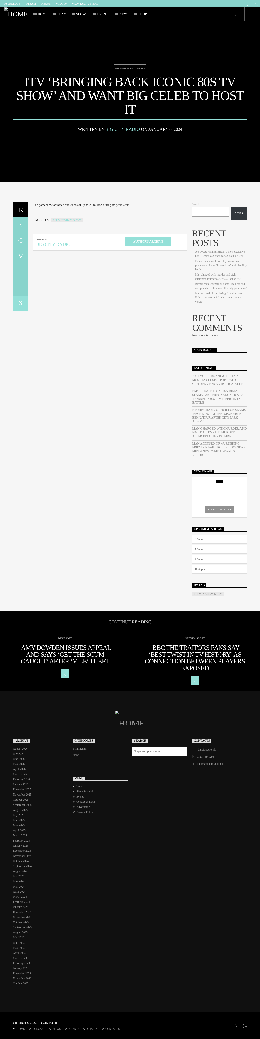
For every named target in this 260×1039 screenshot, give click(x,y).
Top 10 (62, 3)
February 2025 (21, 840)
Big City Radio (122, 129)
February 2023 (21, 963)
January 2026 (20, 784)
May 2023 (19, 947)
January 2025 (20, 845)
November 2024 (22, 855)
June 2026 (19, 758)
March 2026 (20, 774)
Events (103, 14)
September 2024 (22, 866)
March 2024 (20, 896)
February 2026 (21, 779)
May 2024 (19, 886)
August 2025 (20, 810)
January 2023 (20, 968)
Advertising (83, 806)
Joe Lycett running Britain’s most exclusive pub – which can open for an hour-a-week (217, 379)
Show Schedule (85, 791)
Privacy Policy (84, 812)
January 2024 (20, 906)
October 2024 (21, 861)
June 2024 (19, 881)
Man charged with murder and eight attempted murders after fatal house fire (219, 432)
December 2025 (22, 789)
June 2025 (19, 820)
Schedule (13, 3)
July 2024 (18, 876)
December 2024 (22, 850)
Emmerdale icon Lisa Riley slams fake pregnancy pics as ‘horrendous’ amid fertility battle (221, 265)
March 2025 (20, 835)
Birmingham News (67, 220)
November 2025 (22, 794)
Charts (92, 1028)
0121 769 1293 (205, 756)
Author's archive (148, 241)
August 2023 (20, 932)
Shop (143, 14)
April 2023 (19, 952)
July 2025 (18, 815)
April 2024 (19, 891)
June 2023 (19, 942)
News (47, 3)
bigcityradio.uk (207, 749)
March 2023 (20, 958)
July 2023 (18, 937)
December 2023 (22, 912)
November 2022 (22, 978)
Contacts (112, 1028)
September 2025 (22, 804)
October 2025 (21, 799)
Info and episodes (219, 509)
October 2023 (21, 922)
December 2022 (22, 973)
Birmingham (124, 68)
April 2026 (19, 769)
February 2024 (21, 901)
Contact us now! (86, 3)
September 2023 (22, 927)
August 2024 (20, 871)
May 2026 (19, 764)
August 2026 (20, 748)
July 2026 (18, 753)
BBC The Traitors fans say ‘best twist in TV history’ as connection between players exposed (195, 658)
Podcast (38, 1028)
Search (195, 204)
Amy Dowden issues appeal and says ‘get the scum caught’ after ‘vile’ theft (66, 654)
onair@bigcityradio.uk (210, 763)
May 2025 (19, 825)
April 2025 (19, 830)
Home (42, 14)
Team (32, 3)
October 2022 (21, 983)
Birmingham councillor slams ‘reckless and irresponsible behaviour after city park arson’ (219, 415)
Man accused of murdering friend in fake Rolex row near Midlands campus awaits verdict (218, 297)
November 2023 (22, 917)
